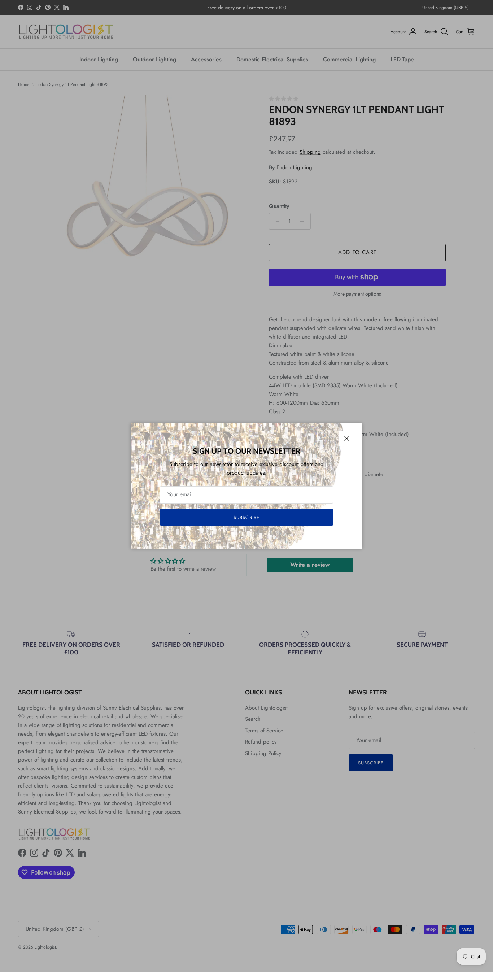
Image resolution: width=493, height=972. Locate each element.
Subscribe (246, 517)
